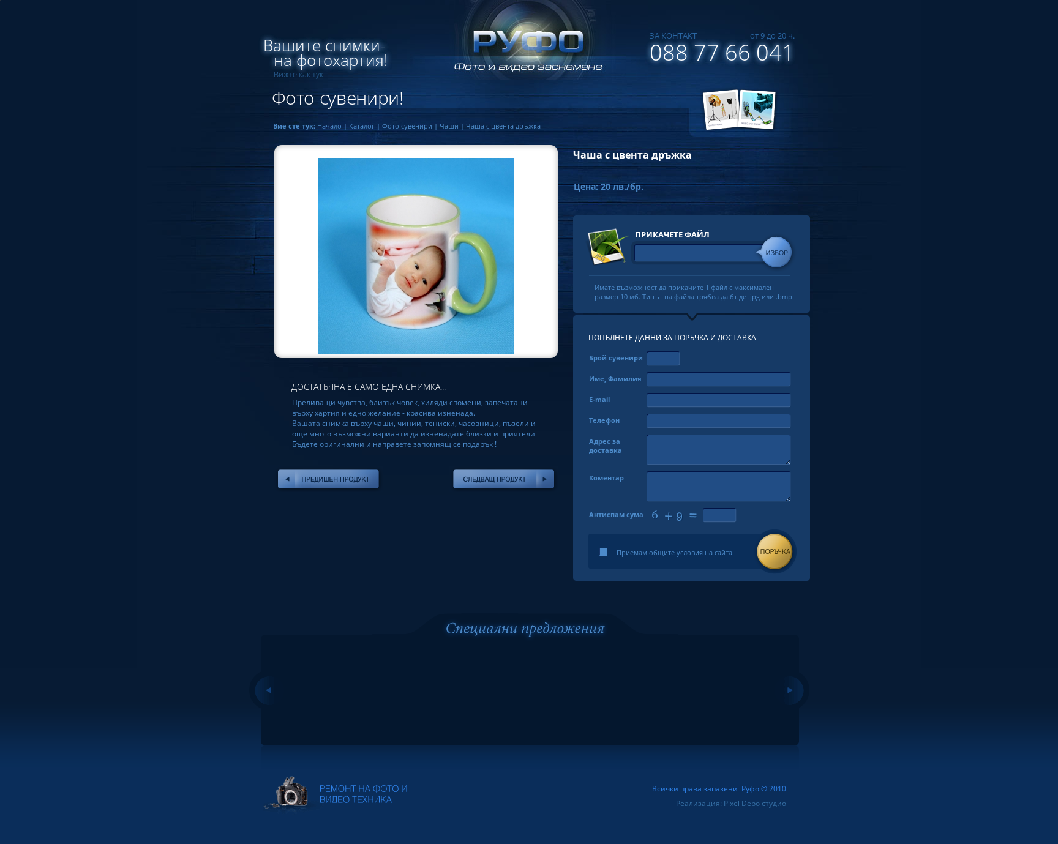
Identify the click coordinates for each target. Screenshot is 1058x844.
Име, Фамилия (615, 378)
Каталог (362, 125)
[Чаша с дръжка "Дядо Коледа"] (503, 479)
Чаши (449, 125)
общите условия (676, 552)
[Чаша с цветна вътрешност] (328, 479)
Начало (329, 125)
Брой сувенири (616, 357)
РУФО (523, 46)
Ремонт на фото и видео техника (335, 795)
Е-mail (599, 399)
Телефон (604, 420)
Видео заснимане (758, 109)
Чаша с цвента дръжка (503, 125)
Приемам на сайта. (675, 552)
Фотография (719, 109)
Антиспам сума (616, 514)
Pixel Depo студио (755, 803)
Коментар (606, 477)
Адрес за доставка (605, 445)
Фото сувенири (407, 125)
